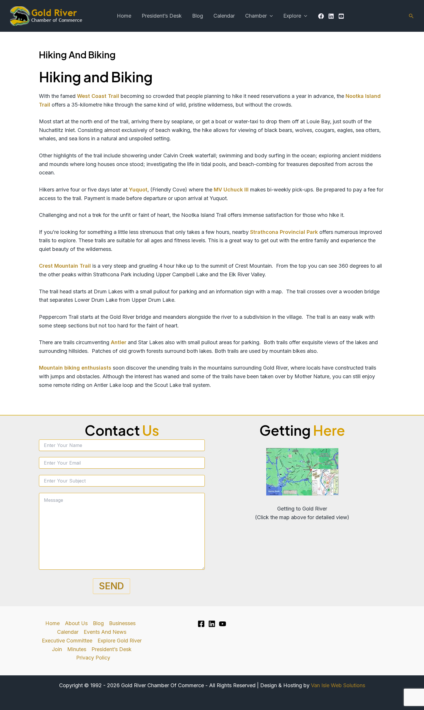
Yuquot (138, 190)
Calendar (224, 16)
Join (57, 649)
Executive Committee (67, 641)
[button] (270, 16)
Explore (292, 16)
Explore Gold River (119, 641)
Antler (118, 342)
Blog (197, 16)
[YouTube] (341, 16)
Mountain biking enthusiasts (75, 368)
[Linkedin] (331, 16)
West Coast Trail (98, 96)
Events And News (105, 632)
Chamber (256, 16)
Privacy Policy (93, 658)
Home (124, 16)
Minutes (76, 649)
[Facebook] (321, 16)
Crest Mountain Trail (65, 266)
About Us (76, 623)
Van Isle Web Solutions (338, 685)
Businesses (122, 623)
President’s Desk (162, 16)
